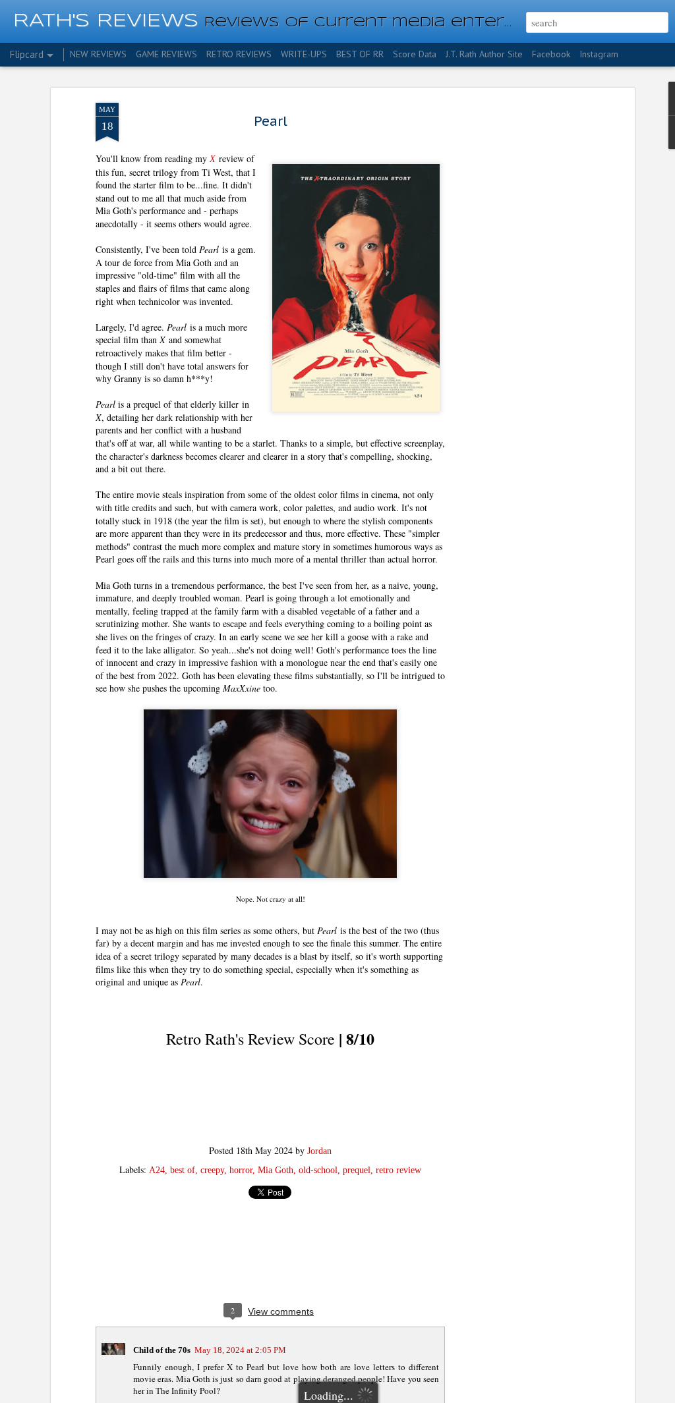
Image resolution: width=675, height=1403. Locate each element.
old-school (318, 1170)
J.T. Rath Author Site (484, 54)
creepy (212, 1170)
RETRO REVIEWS (239, 54)
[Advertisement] (517, 310)
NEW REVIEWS (98, 54)
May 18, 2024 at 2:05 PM (240, 1350)
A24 (157, 1170)
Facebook (551, 54)
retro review (398, 1170)
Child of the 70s (162, 1350)
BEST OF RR (360, 54)
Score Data (414, 54)
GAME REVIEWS (166, 54)
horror (240, 1170)
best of (182, 1170)
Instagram (598, 54)
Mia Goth (275, 1170)
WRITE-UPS (304, 54)
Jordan (319, 1151)
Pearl (270, 121)
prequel (356, 1170)
